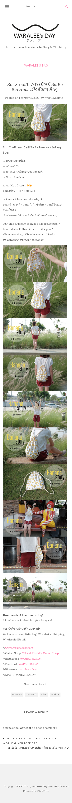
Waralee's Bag (36, 65)
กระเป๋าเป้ (31, 694)
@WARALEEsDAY (31, 658)
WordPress (43, 791)
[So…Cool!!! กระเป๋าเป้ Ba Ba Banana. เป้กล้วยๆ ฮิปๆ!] (35, 122)
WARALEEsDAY (53, 97)
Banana (17, 694)
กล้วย (43, 694)
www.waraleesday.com (19, 648)
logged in (25, 728)
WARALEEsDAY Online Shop (40, 653)
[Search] (66, 6)
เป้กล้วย (55, 694)
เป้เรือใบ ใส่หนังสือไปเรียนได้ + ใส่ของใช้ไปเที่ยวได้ (37, 747)
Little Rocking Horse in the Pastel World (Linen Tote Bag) (30, 741)
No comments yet (35, 684)
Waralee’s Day (27, 669)
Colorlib (64, 786)
